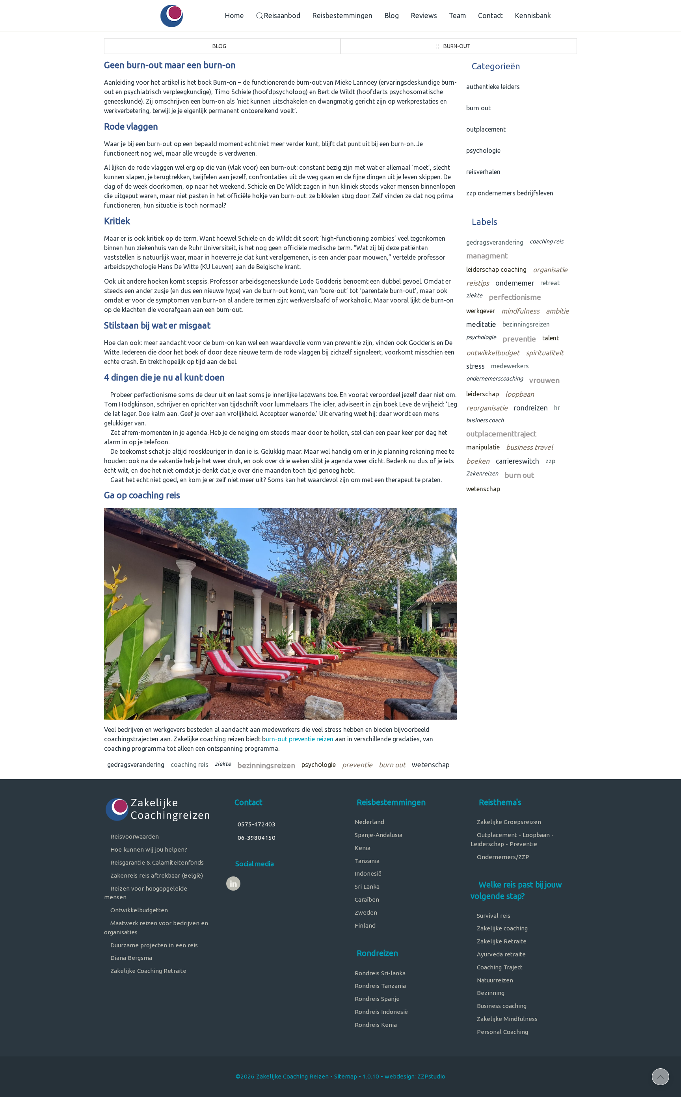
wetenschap (431, 764)
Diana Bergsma (130, 957)
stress (475, 366)
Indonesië (367, 873)
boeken (477, 461)
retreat (550, 282)
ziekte (223, 764)
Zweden (365, 912)
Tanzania (366, 861)
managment (487, 255)
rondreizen (531, 408)
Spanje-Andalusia (377, 835)
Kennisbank (533, 15)
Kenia (361, 848)
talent (550, 338)
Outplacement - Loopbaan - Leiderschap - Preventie (512, 839)
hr (557, 407)
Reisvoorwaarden (134, 836)
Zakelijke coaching (501, 928)
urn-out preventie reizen (299, 738)
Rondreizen (376, 953)
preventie (357, 764)
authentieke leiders (491, 86)
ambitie (557, 311)
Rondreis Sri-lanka (379, 973)
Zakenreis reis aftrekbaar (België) (156, 875)
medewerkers (510, 365)
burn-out (457, 46)
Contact (490, 15)
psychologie (318, 764)
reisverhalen (482, 171)
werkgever (480, 310)
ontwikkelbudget (492, 352)
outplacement (484, 129)
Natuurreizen (494, 980)
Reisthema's (499, 802)
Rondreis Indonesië (380, 1011)
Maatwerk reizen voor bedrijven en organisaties (156, 928)
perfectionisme (515, 297)
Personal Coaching (501, 1031)
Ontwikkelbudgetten (138, 910)
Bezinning (489, 992)
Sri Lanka (366, 886)
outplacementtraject (501, 433)
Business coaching (501, 1005)
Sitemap (345, 1076)
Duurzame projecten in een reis (153, 945)
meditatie (481, 324)
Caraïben (366, 899)
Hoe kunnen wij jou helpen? (148, 849)
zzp (550, 460)
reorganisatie (487, 408)
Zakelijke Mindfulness (506, 1018)
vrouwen (544, 380)
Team (457, 15)
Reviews (424, 15)
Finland (364, 925)
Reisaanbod (282, 15)
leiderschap (482, 393)
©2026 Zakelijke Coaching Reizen (282, 1076)
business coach (485, 420)
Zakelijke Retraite (501, 941)
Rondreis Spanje (376, 998)
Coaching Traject (499, 967)
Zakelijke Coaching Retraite (147, 970)
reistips (477, 283)
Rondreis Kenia (375, 1024)
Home (234, 15)
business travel (529, 447)
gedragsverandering (135, 764)
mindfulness (520, 311)
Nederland (368, 822)
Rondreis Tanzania (379, 985)
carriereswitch (517, 461)
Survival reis (492, 915)
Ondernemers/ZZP (502, 857)
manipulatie (483, 447)
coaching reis (189, 764)
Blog (391, 15)
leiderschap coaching (496, 269)
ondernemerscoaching (494, 378)
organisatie (550, 269)
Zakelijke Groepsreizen (508, 822)
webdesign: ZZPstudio (415, 1076)
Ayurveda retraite (500, 954)
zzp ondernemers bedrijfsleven (508, 193)
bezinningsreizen (266, 765)
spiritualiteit (545, 352)
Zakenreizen (482, 473)
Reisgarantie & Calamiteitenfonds (156, 862)
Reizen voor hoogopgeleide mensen (145, 893)
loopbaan (519, 394)
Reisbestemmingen (342, 15)
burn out (392, 764)
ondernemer (514, 283)
